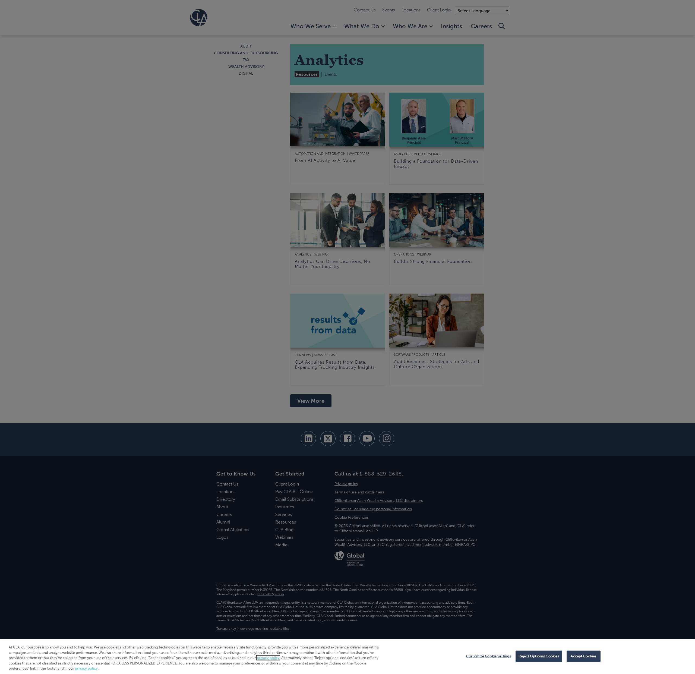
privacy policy (268, 658)
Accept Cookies (583, 656)
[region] (347, 656)
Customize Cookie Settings (488, 656)
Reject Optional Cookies (539, 656)
